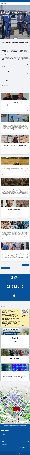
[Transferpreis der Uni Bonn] (15, 372)
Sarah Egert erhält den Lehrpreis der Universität (15, 230)
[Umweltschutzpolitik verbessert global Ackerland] (27, 195)
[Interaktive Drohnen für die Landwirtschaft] (27, 217)
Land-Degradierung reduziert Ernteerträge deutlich (15, 166)
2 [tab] (14, 38)
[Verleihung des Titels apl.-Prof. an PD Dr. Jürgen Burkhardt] (27, 110)
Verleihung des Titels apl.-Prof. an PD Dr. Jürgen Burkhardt (15, 102)
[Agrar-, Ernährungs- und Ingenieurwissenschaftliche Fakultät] (2, 3)
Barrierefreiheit (17, 453)
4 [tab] (16, 38)
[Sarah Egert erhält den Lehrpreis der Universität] (27, 238)
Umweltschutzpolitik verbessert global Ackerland (15, 188)
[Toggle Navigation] (28, 3)
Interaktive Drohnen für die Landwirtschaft (15, 209)
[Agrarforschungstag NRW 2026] (15, 338)
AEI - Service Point (22, 447)
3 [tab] (15, 38)
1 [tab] (13, 38)
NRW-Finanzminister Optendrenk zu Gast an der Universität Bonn (15, 145)
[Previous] (27, 38)
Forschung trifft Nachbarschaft (15, 252)
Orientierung (5, 431)
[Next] (29, 38)
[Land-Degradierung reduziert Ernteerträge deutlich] (27, 174)
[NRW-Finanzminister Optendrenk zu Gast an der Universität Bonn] (27, 153)
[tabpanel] (15, 22)
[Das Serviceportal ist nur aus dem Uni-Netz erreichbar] (15, 356)
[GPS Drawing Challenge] (15, 318)
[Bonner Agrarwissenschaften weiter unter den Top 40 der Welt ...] (27, 131)
